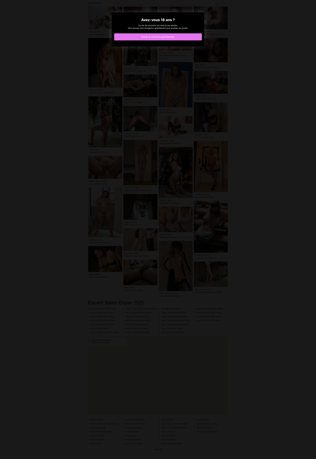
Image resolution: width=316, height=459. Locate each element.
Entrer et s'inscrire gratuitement (158, 37)
